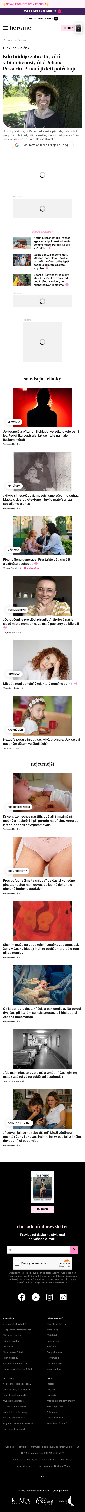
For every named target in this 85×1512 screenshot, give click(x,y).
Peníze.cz (32, 1459)
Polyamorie (53, 1357)
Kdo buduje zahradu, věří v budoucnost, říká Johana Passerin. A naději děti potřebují (39, 62)
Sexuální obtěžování (57, 1324)
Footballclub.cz (22, 1466)
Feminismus (53, 1341)
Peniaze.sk (66, 1459)
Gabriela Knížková (12, 632)
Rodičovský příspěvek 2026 (17, 1369)
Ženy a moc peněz (40, 18)
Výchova (13, 549)
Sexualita (14, 421)
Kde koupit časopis (57, 1406)
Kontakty (51, 1395)
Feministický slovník (57, 1423)
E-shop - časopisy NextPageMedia (52, 1466)
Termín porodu (10, 1357)
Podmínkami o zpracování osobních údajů (54, 1279)
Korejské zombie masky (15, 1412)
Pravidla (22, 1446)
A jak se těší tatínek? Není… (17, 1383)
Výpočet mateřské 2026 (15, 1363)
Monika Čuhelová (12, 568)
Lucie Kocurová (11, 748)
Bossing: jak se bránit (14, 1429)
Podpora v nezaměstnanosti (17, 1329)
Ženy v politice (54, 1369)
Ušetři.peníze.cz (49, 1459)
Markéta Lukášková (13, 688)
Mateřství (14, 485)
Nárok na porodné (12, 1335)
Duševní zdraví (17, 610)
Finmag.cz (18, 1459)
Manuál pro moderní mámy (61, 1400)
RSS (78, 1446)
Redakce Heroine (11, 444)
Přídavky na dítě (11, 1341)
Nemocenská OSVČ (13, 1352)
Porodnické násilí (19, 807)
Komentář (14, 674)
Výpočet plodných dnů (14, 1324)
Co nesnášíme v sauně (14, 1406)
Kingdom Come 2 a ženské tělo (19, 1423)
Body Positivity (17, 871)
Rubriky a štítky (55, 1417)
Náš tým (51, 1389)
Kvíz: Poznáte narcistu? (15, 1417)
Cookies (9, 1446)
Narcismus (52, 1329)
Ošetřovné (8, 1346)
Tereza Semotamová (13, 1081)
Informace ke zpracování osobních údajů (51, 1446)
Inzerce (50, 1383)
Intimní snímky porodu (14, 1395)
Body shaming (54, 1352)
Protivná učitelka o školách (17, 1389)
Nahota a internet (19, 1122)
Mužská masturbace (13, 1400)
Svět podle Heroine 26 (40, 11)
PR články (52, 1412)
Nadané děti (15, 729)
